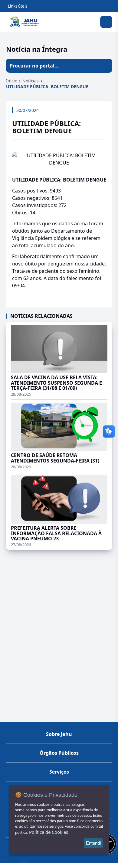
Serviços (59, 771)
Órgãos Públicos (59, 753)
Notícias (30, 81)
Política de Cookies (48, 832)
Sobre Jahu (59, 734)
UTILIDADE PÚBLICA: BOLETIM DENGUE (47, 86)
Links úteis (17, 6)
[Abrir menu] (106, 22)
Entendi (93, 843)
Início (11, 81)
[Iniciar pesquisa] (105, 66)
